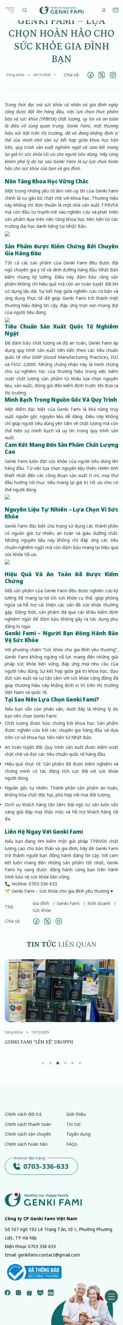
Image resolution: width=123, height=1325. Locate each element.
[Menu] (11, 10)
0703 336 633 (42, 1246)
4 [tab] (65, 1063)
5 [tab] (72, 1063)
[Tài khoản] (103, 10)
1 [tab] (43, 1063)
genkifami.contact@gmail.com (49, 1255)
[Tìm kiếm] (24, 10)
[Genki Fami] (61, 10)
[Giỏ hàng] (115, 10)
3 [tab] (57, 1063)
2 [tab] (50, 1063)
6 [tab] (80, 1063)
